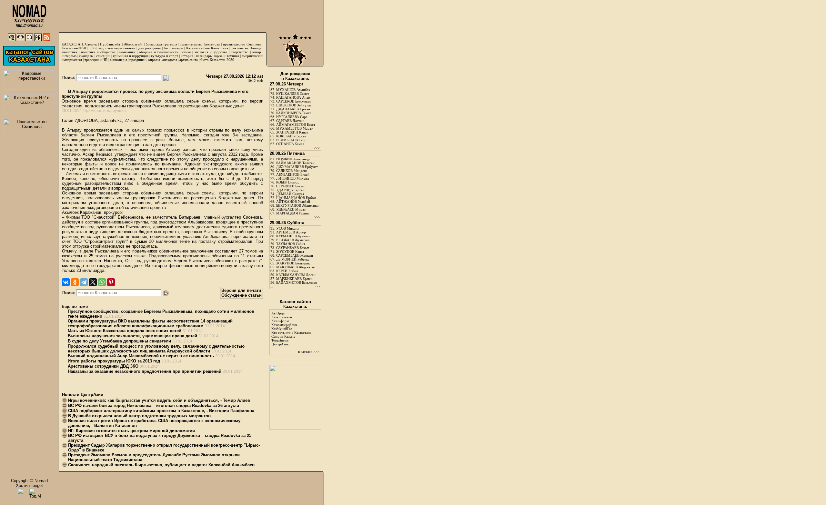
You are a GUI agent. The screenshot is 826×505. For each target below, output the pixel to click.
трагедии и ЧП (96, 60)
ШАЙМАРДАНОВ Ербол (296, 198)
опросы (154, 60)
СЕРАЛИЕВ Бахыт (290, 186)
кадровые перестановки (116, 48)
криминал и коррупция (130, 56)
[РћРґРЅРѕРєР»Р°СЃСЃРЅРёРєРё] (75, 282)
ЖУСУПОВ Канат (290, 251)
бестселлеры (173, 48)
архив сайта (188, 60)
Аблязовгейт (133, 44)
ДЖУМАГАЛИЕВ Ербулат (297, 167)
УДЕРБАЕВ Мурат (291, 209)
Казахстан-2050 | (75, 48)
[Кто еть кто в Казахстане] (295, 428)
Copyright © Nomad (29, 480)
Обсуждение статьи (241, 295)
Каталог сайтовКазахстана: (295, 304)
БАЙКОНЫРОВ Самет (293, 113)
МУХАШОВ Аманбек (293, 90)
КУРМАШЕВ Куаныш (293, 236)
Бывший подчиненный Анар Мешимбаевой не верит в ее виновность (141, 355)
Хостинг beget (29, 485)
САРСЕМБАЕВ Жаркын (294, 255)
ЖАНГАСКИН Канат (292, 132)
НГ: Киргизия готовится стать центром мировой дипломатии (131, 430)
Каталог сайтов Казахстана (207, 48)
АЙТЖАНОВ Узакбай (293, 201)
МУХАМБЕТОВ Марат (294, 128)
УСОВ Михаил (287, 228)
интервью (69, 56)
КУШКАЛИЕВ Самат (292, 93)
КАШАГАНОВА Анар (293, 97)
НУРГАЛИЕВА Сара (291, 117)
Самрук (91, 44)
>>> (317, 148)
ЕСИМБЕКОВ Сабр (291, 140)
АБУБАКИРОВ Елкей (292, 174)
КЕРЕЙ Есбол (287, 271)
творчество (239, 52)
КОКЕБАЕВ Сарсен (291, 136)
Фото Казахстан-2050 (217, 60)
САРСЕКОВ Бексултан (293, 101)
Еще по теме (75, 306)
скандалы (86, 56)
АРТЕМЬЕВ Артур (291, 232)
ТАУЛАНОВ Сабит (290, 244)
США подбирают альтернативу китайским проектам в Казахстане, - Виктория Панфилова (161, 410)
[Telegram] (84, 282)
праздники (137, 60)
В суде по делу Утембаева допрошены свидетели (119, 341)
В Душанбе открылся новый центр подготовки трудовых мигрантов (139, 415)
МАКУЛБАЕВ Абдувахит (296, 267)
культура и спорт (164, 56)
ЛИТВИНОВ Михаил (292, 178)
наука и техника (226, 56)
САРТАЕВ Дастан (290, 121)
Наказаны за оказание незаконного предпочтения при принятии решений (144, 371)
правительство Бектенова (199, 44)
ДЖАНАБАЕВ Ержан (293, 109)
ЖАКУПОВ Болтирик (293, 263)
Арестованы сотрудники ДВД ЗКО (103, 366)
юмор (256, 52)
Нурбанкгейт (110, 44)
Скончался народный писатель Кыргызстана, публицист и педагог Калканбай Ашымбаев (161, 464)
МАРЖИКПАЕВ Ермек (294, 279)
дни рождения (149, 48)
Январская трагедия (161, 44)
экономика (127, 52)
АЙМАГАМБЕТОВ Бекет (295, 124)
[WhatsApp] (102, 282)
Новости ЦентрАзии (82, 394)
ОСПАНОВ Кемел (290, 144)
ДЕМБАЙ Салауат (290, 194)
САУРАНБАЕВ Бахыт (292, 248)
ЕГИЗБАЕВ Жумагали (293, 240)
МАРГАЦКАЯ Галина (292, 213)
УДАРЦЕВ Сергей (290, 190)
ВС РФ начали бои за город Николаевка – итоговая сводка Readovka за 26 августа (153, 405)
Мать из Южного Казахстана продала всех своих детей (124, 330)
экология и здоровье (211, 52)
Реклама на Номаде (246, 48)
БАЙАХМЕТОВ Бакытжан (296, 282)
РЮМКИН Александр (293, 159)
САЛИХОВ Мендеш (291, 171)
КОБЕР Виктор (287, 182)
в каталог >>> (308, 351)
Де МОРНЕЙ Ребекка (292, 259)
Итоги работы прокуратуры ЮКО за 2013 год (114, 361)
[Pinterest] (111, 282)
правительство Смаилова (242, 44)
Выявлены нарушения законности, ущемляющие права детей (132, 335)
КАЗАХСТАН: (73, 44)
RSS (92, 48)
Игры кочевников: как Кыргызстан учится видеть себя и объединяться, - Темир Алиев (159, 400)
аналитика (69, 52)
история (187, 56)
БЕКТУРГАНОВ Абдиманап (297, 205)
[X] (93, 282)
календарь (204, 56)
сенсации (103, 56)
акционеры (118, 60)
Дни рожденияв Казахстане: (295, 76)
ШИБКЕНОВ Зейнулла (293, 105)
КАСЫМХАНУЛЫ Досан (296, 275)
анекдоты (169, 60)
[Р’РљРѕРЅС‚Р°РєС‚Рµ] (66, 282)
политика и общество (98, 52)
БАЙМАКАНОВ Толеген (295, 163)
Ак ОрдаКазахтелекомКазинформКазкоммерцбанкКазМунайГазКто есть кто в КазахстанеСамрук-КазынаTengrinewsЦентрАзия (291, 328)
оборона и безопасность (158, 52)
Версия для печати (241, 290)
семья (186, 52)
